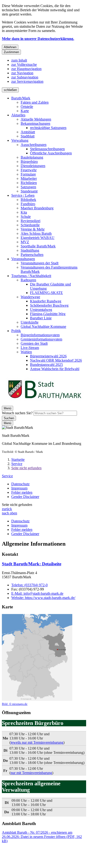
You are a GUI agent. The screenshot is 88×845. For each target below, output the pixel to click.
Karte (25, 111)
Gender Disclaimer (25, 497)
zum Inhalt (19, 60)
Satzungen (28, 187)
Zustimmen (11, 52)
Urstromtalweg (41, 310)
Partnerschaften (32, 255)
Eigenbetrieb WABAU (37, 238)
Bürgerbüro (29, 162)
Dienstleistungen (33, 166)
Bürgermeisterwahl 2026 (48, 356)
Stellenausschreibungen (47, 149)
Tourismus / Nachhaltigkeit (31, 276)
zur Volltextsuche (24, 65)
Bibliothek (28, 200)
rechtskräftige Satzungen (48, 128)
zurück (7, 509)
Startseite (18, 460)
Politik (16, 331)
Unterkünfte (29, 322)
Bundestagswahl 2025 (46, 365)
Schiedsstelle (30, 225)
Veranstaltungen (23, 259)
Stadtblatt (27, 136)
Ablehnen (10, 47)
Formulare (28, 174)
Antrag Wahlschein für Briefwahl (54, 369)
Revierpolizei (30, 221)
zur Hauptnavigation (26, 69)
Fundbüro (28, 204)
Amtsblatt (28, 132)
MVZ (25, 242)
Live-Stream (30, 348)
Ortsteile (27, 107)
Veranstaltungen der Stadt (39, 263)
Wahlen (26, 352)
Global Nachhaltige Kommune (43, 327)
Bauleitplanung (32, 157)
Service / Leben (22, 195)
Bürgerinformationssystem (40, 335)
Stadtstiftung (30, 250)
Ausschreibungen (33, 145)
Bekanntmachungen (35, 123)
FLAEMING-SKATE (46, 293)
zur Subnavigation (24, 77)
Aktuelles (18, 115)
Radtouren (28, 280)
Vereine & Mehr (33, 229)
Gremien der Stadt (34, 343)
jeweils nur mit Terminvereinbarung (37, 742)
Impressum (19, 488)
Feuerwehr (29, 170)
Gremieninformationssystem (41, 339)
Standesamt (29, 191)
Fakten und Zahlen (35, 102)
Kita (24, 212)
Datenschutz (20, 484)
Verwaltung (19, 140)
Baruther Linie (41, 318)
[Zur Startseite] (44, 404)
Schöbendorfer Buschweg (49, 305)
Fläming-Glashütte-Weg (47, 314)
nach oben (9, 513)
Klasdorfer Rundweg (45, 301)
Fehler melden (21, 492)
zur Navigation (22, 73)
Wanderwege (30, 297)
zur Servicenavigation (27, 81)
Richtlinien (29, 183)
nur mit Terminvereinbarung (31, 773)
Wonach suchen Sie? (17, 413)
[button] (37, 660)
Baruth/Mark (20, 98)
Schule (26, 217)
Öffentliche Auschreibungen (51, 153)
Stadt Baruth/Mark (31, 563)
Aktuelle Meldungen (36, 119)
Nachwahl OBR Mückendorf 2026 (56, 360)
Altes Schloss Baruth (36, 233)
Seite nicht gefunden (26, 468)
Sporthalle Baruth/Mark (38, 246)
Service (16, 464)
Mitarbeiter (29, 178)
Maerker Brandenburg (37, 208)
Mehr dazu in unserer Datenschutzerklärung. (38, 39)
